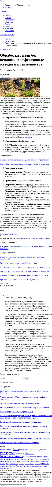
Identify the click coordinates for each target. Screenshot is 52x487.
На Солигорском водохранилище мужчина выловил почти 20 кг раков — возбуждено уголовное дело (26, 417)
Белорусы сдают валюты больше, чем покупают (20, 403)
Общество (9, 22)
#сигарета (26, 466)
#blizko (2, 450)
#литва (19, 461)
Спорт (7, 26)
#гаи (28, 456)
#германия (33, 457)
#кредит (14, 461)
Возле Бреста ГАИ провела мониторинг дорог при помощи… (25, 407)
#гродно (45, 457)
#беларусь (7, 453)
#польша (45, 463)
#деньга (13, 459)
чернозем (28, 137)
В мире (8, 18)
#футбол (3, 468)
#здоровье (46, 459)
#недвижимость (12, 464)
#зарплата (38, 459)
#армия (28, 449)
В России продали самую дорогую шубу (16, 412)
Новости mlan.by (7, 35)
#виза (24, 456)
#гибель (39, 457)
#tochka (9, 449)
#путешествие (4, 466)
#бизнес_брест (20, 453)
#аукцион (33, 449)
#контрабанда (5, 461)
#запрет (32, 459)
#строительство (34, 466)
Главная (8, 15)
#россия (19, 466)
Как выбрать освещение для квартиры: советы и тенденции (24, 164)
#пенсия (27, 464)
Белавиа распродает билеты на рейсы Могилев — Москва (25, 439)
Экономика (9, 31)
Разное (7, 24)
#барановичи (41, 450)
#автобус (22, 450)
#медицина (26, 461)
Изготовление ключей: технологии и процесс (19, 443)
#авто (16, 449)
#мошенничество (42, 461)
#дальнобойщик (5, 459)
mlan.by (3, 11)
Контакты (9, 7)
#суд (41, 466)
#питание (37, 464)
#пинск (32, 464)
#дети (18, 459)
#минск (34, 461)
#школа (9, 468)
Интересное (10, 20)
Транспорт (9, 28)
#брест (29, 453)
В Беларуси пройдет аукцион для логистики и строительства (25, 160)
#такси (45, 466)
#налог (2, 464)
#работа (12, 466)
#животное (25, 459)
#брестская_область (11, 456)
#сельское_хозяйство (8, 234)
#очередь (21, 464)
